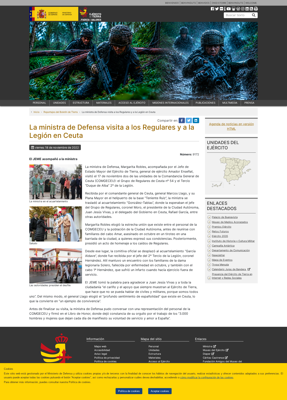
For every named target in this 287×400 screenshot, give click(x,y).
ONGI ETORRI (219, 3)
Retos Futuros (220, 231)
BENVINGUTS (188, 3)
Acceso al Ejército (159, 361)
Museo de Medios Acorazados (230, 222)
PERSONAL (39, 102)
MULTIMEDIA (229, 102)
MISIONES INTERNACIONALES (170, 102)
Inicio (36, 111)
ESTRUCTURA (81, 102)
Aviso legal (100, 353)
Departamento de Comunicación (231, 250)
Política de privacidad (107, 357)
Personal (154, 346)
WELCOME (251, 3)
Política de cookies (129, 391)
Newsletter (218, 255)
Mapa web (100, 346)
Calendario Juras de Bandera (229, 269)
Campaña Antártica (223, 245)
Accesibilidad (102, 350)
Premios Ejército (221, 226)
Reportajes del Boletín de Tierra (61, 111)
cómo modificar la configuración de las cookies (206, 377)
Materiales (155, 357)
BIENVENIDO (172, 3)
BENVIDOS (203, 3)
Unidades (154, 350)
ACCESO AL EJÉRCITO (132, 102)
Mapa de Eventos (222, 259)
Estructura (155, 353)
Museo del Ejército (214, 350)
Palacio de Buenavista (225, 217)
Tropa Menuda (220, 264)
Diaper (206, 353)
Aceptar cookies (160, 391)
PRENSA (249, 102)
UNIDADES (59, 102)
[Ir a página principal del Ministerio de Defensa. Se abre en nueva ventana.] (53, 13)
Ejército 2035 (220, 236)
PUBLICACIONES (205, 102)
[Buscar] (254, 15)
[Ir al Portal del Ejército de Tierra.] (95, 13)
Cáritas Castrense (213, 357)
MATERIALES (103, 102)
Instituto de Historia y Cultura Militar (233, 241)
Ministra (207, 346)
